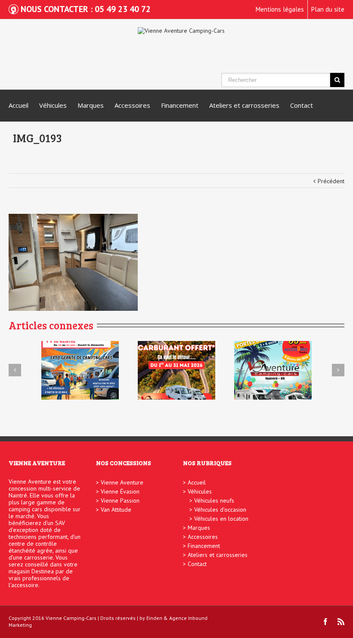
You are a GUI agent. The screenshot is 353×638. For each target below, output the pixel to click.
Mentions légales (280, 9)
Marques (90, 105)
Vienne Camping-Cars (71, 618)
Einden (154, 618)
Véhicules (53, 105)
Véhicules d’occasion (220, 509)
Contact (301, 105)
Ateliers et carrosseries (244, 105)
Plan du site (327, 9)
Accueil (18, 105)
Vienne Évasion (120, 491)
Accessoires (132, 105)
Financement (179, 105)
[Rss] (341, 621)
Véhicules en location (221, 518)
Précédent (331, 181)
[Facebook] (325, 621)
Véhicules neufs (214, 500)
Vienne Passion (120, 500)
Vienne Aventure (122, 482)
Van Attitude (116, 509)
